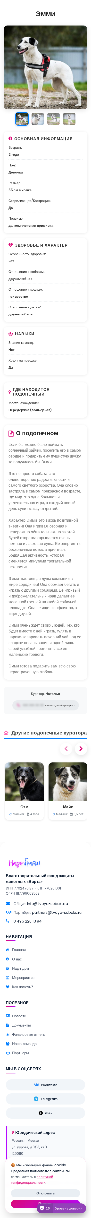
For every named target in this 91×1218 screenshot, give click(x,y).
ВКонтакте (49, 1084)
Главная (19, 949)
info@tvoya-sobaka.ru (47, 903)
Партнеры (20, 1052)
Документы (21, 1025)
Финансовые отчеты (29, 1034)
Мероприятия (23, 977)
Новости (19, 1016)
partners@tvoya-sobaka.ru (57, 912)
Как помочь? (22, 986)
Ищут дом (20, 968)
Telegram (49, 1099)
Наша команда (24, 1043)
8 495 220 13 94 (28, 921)
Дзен (48, 1113)
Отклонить (45, 1193)
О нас (17, 959)
